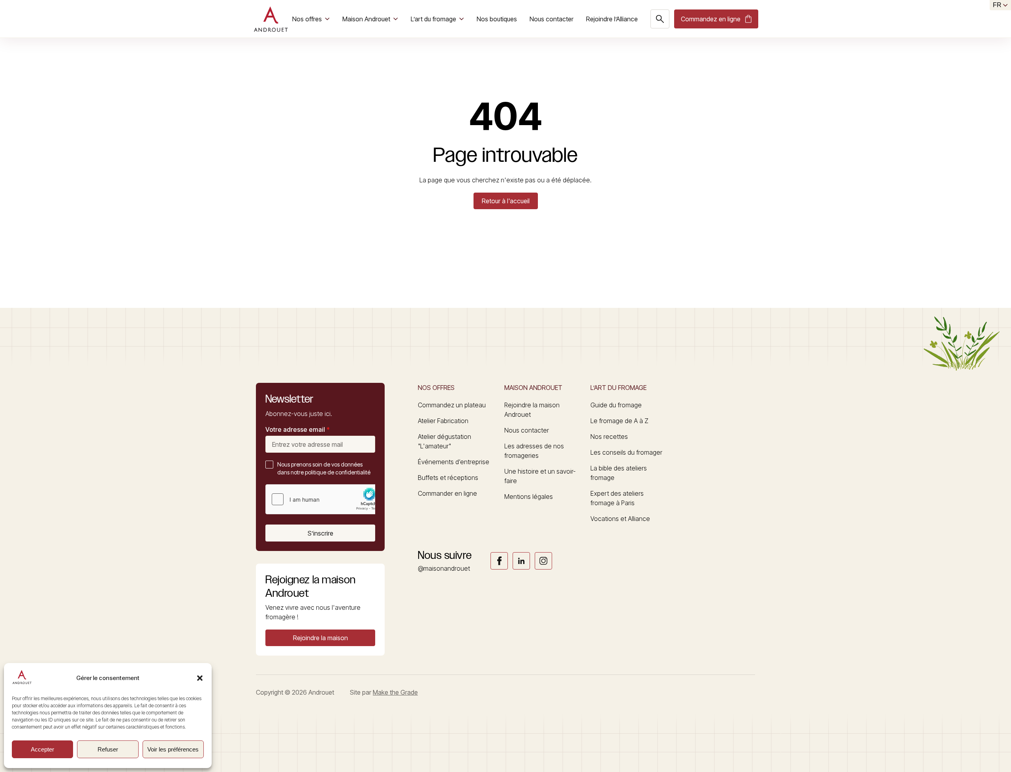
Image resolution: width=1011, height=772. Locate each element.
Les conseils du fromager (626, 452)
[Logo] (271, 19)
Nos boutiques (497, 19)
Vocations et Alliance (620, 519)
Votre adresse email (297, 429)
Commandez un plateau (452, 405)
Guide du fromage (616, 405)
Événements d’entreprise (453, 462)
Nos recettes (609, 436)
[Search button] (659, 18)
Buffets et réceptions (448, 478)
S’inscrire (320, 533)
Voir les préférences (173, 749)
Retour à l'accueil (506, 201)
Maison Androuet (366, 19)
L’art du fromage (433, 19)
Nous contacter (551, 19)
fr (997, 5)
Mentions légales (528, 496)
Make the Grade (395, 692)
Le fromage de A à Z (619, 421)
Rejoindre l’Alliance (612, 19)
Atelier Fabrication (443, 421)
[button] (200, 678)
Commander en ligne (447, 493)
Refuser (108, 749)
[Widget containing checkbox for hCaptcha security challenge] (325, 499)
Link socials (499, 561)
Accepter (42, 749)
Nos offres (307, 19)
